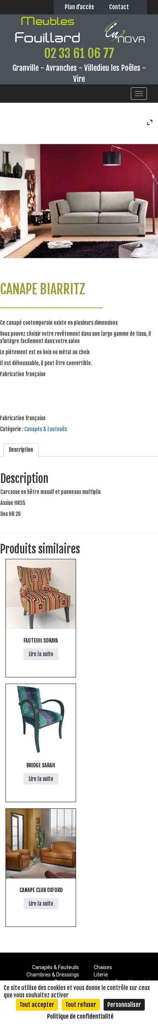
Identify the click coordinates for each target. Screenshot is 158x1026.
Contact (119, 7)
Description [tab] (21, 450)
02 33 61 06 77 (79, 53)
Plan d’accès (79, 7)
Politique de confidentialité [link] (80, 1016)
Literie (101, 975)
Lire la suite (41, 654)
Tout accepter (36, 1004)
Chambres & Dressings (52, 975)
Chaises (103, 967)
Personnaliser (124, 1004)
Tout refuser (80, 1004)
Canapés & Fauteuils (45, 429)
